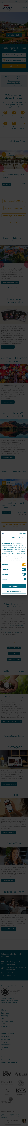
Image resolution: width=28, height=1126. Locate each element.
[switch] (24, 569)
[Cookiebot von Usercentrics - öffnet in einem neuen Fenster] (19, 533)
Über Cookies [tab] (22, 537)
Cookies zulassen (14, 586)
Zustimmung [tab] (5, 537)
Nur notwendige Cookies (14, 591)
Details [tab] (14, 537)
